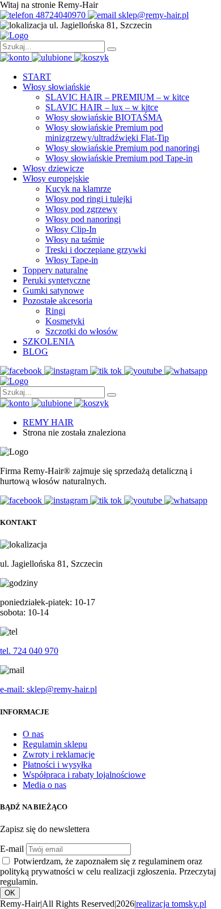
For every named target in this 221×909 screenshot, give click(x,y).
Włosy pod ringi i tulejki (88, 199)
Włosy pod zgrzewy (81, 209)
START (37, 76)
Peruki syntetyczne (56, 280)
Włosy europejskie (56, 178)
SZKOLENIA (49, 341)
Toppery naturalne (55, 270)
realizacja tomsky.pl (171, 903)
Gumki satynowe (53, 290)
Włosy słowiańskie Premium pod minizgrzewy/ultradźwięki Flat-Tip (107, 133)
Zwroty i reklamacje (59, 754)
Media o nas (44, 785)
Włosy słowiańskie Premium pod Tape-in (119, 158)
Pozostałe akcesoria (57, 300)
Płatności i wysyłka (57, 764)
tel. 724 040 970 (29, 651)
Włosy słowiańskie (56, 87)
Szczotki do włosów (81, 331)
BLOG (35, 351)
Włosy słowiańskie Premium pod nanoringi (122, 148)
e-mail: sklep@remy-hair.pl (48, 689)
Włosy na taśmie (74, 239)
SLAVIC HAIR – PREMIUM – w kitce (117, 97)
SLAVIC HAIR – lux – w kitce (101, 107)
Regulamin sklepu (55, 744)
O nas (33, 734)
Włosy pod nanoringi (83, 219)
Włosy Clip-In (70, 229)
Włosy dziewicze (53, 168)
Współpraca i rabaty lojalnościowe (84, 774)
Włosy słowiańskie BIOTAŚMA (104, 117)
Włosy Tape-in (71, 260)
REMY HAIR (48, 422)
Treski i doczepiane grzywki (95, 250)
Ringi (55, 311)
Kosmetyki (64, 321)
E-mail (12, 849)
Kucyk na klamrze (78, 188)
